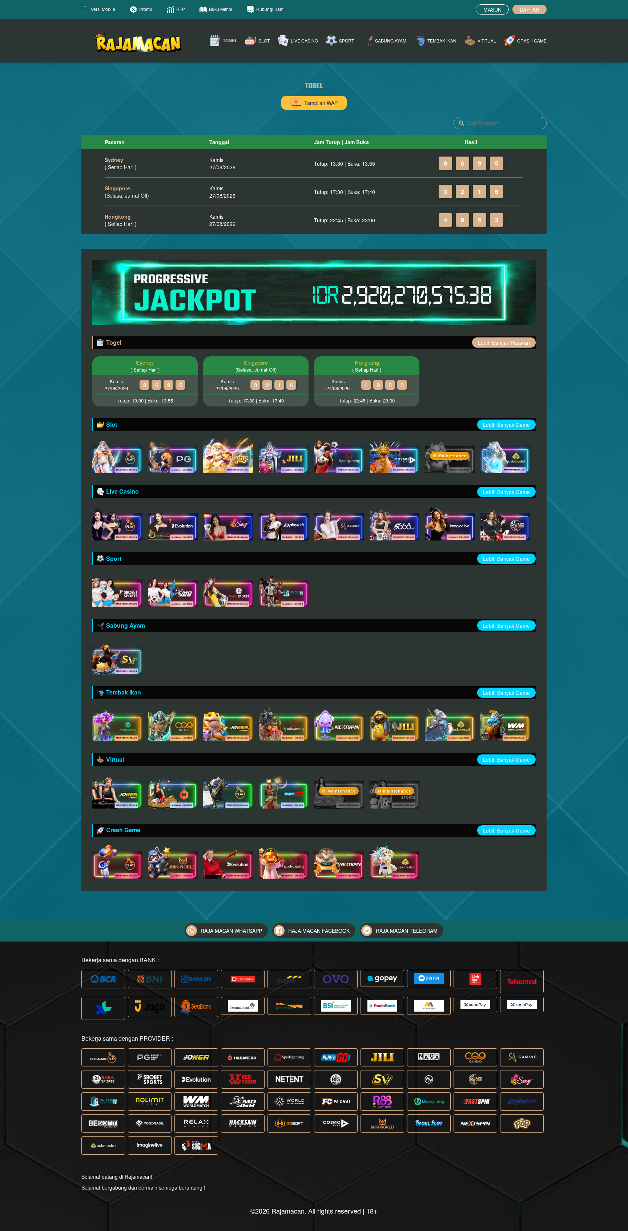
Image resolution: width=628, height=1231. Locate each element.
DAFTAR (529, 9)
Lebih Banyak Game (506, 424)
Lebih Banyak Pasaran (504, 342)
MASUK (492, 9)
